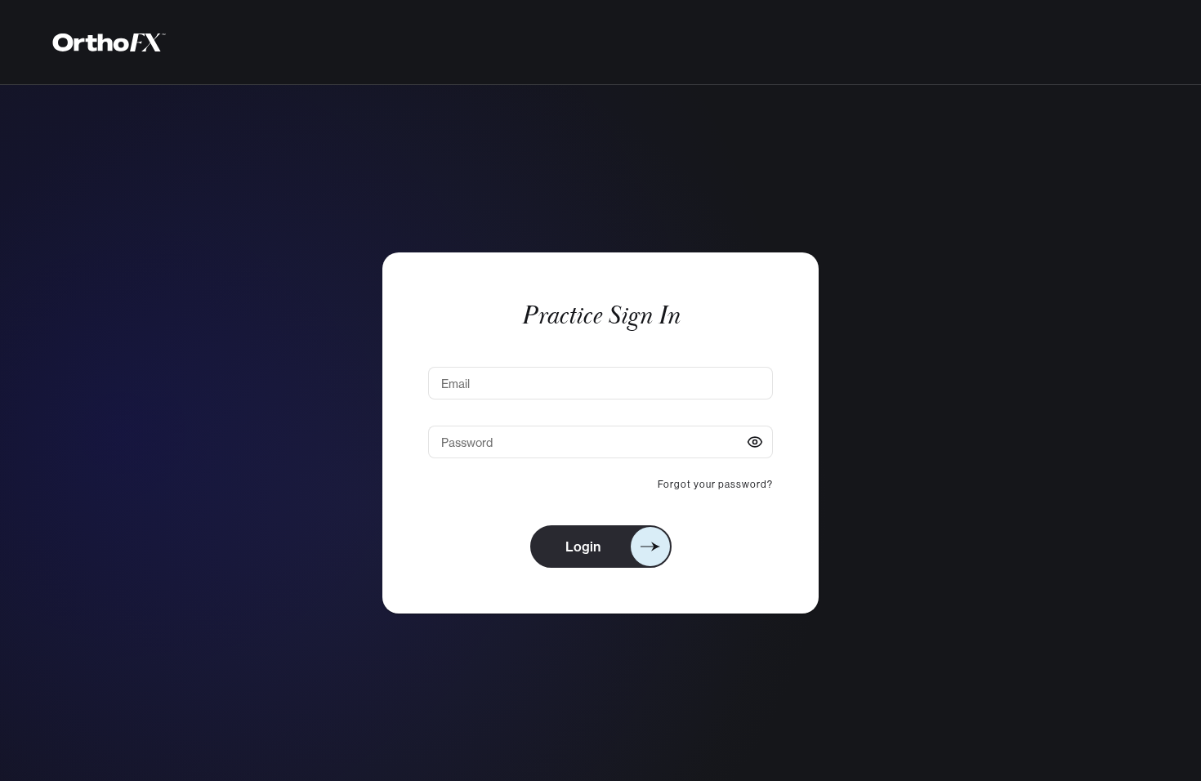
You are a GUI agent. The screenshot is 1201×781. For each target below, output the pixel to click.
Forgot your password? (715, 484)
